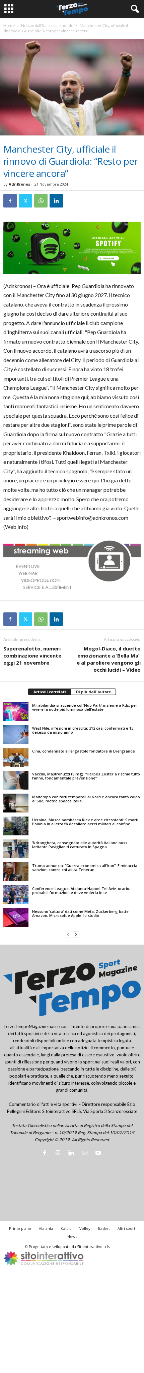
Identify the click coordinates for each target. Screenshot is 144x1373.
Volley (84, 1228)
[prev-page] (68, 934)
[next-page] (76, 934)
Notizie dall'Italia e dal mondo (47, 25)
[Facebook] (10, 200)
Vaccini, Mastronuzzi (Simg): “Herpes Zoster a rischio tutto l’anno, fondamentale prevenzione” (86, 775)
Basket (104, 1228)
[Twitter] (25, 200)
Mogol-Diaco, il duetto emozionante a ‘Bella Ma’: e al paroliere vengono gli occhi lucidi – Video (109, 659)
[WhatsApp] (41, 200)
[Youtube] (99, 1153)
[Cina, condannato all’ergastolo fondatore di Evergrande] (15, 757)
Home (9, 25)
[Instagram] (59, 1153)
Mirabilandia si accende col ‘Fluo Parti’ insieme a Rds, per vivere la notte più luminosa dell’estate (84, 707)
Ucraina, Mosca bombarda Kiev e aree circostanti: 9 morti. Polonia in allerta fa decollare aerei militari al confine (85, 821)
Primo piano (20, 1228)
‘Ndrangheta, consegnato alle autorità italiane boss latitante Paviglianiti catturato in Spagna (79, 844)
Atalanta (46, 1228)
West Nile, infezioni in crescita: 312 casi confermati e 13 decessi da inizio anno (82, 730)
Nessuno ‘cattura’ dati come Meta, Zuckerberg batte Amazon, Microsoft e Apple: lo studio (80, 913)
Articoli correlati (49, 691)
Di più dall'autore (93, 691)
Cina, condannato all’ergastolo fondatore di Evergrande (83, 751)
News (72, 1236)
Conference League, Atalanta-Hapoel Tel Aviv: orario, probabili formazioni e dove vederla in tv (81, 890)
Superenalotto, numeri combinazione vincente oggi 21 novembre (32, 655)
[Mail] (86, 1153)
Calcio (66, 1228)
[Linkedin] (56, 200)
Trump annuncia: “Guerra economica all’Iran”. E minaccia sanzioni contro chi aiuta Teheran (84, 867)
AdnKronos (19, 184)
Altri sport (126, 1228)
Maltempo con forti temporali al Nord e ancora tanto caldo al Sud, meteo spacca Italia (86, 798)
